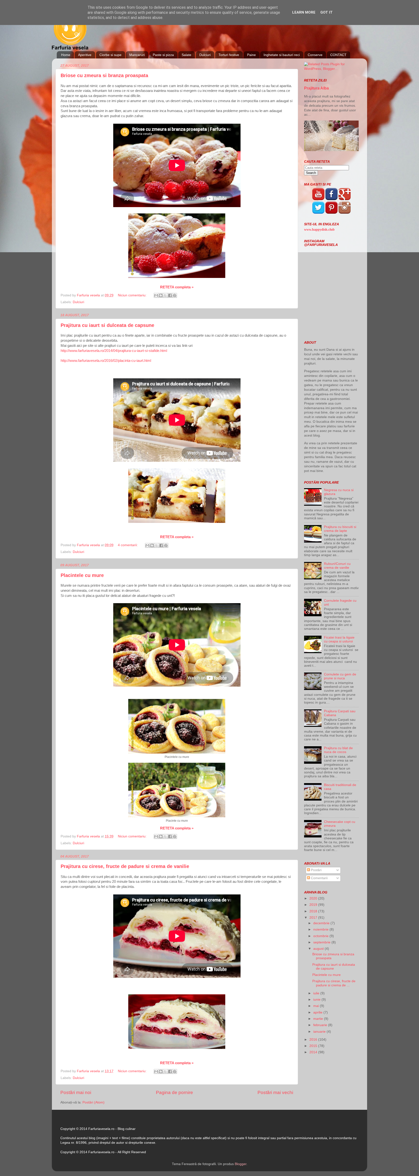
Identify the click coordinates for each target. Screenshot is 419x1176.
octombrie (321, 936)
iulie (316, 993)
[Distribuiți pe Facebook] (170, 295)
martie (318, 1019)
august (319, 948)
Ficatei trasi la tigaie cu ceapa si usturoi (339, 639)
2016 (313, 1039)
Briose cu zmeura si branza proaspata (104, 75)
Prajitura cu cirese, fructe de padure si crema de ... (333, 983)
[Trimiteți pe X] (165, 295)
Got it (326, 12)
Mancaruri (137, 55)
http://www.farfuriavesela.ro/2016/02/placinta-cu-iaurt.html (106, 361)
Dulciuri (205, 55)
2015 (313, 1046)
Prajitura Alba (316, 88)
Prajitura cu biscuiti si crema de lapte (340, 529)
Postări (316, 870)
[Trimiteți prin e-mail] (156, 295)
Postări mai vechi (275, 1092)
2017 (313, 917)
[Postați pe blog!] (160, 295)
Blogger (240, 1164)
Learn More (303, 12)
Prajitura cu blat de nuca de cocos (338, 750)
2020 (313, 898)
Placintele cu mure (82, 575)
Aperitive (84, 55)
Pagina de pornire (174, 1092)
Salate (186, 55)
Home (65, 55)
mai (316, 1006)
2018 (313, 911)
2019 (313, 905)
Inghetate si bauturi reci (282, 55)
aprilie (318, 1012)
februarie (320, 1025)
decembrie (321, 923)
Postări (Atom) (93, 1102)
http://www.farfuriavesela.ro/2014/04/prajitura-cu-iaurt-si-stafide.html (114, 351)
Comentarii (319, 878)
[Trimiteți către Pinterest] (174, 295)
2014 (313, 1052)
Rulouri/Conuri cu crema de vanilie (337, 565)
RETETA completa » (176, 287)
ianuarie (320, 1031)
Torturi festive (228, 55)
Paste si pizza (163, 55)
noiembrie (321, 929)
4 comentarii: (128, 545)
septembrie (322, 942)
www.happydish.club (319, 229)
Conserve (315, 55)
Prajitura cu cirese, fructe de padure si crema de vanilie (125, 866)
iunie (317, 999)
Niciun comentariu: (132, 295)
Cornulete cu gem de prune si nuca (340, 676)
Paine (251, 55)
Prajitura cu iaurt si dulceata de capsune (107, 325)
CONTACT (338, 55)
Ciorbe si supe (110, 55)
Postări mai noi (75, 1092)
